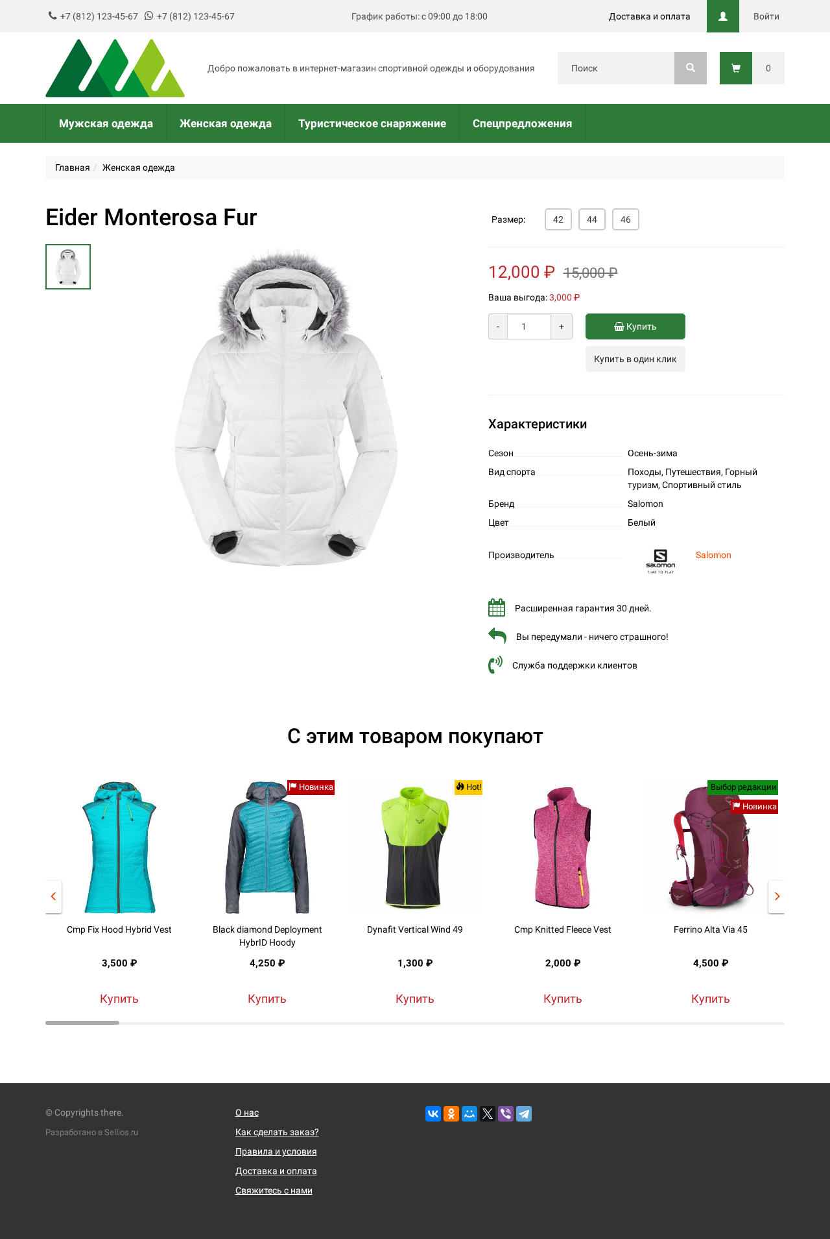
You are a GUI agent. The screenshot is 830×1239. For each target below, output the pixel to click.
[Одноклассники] (451, 1114)
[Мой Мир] (469, 1114)
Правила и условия (276, 1151)
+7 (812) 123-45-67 (99, 16)
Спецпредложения (523, 123)
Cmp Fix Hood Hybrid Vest (119, 929)
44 (592, 219)
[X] (487, 1114)
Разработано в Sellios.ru (91, 1132)
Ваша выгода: (517, 297)
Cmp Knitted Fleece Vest (562, 929)
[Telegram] (524, 1114)
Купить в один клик (635, 359)
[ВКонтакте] (433, 1114)
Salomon (713, 555)
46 (626, 219)
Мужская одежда (106, 123)
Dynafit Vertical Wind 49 (415, 929)
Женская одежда (226, 123)
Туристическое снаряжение (372, 123)
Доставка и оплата (650, 16)
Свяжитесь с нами (274, 1190)
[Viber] (506, 1114)
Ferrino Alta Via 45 (711, 929)
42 (558, 219)
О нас (247, 1112)
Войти (766, 16)
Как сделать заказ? (277, 1132)
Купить (640, 326)
